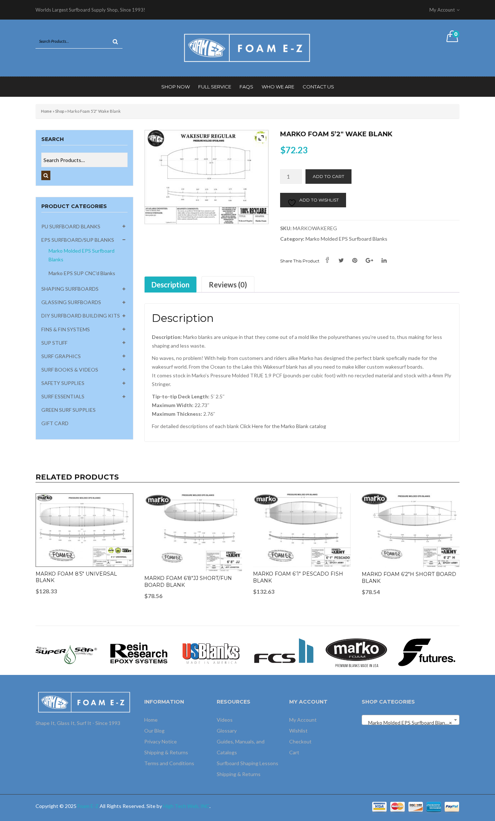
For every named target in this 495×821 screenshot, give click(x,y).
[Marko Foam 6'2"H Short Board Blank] (410, 530)
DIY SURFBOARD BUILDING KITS (80, 315)
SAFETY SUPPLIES (62, 383)
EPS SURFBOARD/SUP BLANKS (77, 240)
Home (46, 111)
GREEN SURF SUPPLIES (68, 410)
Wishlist (298, 730)
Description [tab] (170, 284)
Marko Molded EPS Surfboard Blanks (346, 239)
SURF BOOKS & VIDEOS (69, 369)
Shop (59, 111)
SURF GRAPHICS (61, 356)
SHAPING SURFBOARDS (70, 289)
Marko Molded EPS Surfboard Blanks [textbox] (408, 723)
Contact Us (318, 87)
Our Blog (154, 730)
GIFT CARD (54, 423)
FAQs (246, 87)
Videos (225, 720)
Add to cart (328, 176)
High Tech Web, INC (186, 806)
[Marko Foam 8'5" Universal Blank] (84, 530)
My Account (303, 720)
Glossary (227, 730)
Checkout (300, 741)
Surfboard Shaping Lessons (247, 763)
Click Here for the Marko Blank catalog (283, 426)
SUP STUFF (54, 343)
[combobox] (410, 720)
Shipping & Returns (166, 752)
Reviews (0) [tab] (228, 284)
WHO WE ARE (278, 87)
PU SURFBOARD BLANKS (70, 226)
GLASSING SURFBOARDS (71, 302)
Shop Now (175, 87)
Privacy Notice (160, 741)
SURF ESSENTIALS (62, 396)
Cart (294, 752)
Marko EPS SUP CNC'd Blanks (82, 273)
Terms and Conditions (169, 763)
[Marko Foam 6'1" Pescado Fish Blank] (302, 530)
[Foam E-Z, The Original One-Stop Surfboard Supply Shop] (247, 47)
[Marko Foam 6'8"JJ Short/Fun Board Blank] (193, 532)
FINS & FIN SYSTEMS (65, 329)
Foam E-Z (88, 806)
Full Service (214, 87)
